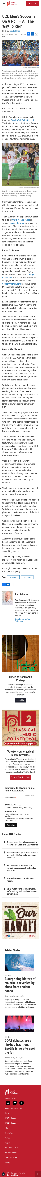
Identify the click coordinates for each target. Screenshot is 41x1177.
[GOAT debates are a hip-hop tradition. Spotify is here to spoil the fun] (19, 1024)
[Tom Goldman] (7, 598)
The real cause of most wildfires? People (20, 879)
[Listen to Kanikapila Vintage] (20, 653)
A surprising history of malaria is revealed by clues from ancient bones (20, 985)
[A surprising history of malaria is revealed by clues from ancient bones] (19, 962)
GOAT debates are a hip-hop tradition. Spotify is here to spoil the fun (20, 1046)
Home (7, 1113)
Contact (7, 1138)
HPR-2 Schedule (10, 1123)
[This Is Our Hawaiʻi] (20, 920)
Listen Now (20, 700)
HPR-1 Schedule (10, 1118)
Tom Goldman (14, 31)
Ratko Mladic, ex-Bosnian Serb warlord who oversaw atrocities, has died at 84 (21, 868)
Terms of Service (11, 1158)
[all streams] (38, 1174)
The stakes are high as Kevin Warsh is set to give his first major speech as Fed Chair (22, 855)
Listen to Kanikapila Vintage (20, 678)
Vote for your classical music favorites (20, 753)
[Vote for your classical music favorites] (20, 728)
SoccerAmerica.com (11, 284)
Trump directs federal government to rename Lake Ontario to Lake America (22, 843)
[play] (3, 1174)
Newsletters (9, 1133)
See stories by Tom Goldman (23, 620)
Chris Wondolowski (21, 220)
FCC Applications (11, 1153)
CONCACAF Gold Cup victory (24, 120)
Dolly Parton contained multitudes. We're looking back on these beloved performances (22, 891)
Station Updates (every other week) (19, 808)
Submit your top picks (20, 777)
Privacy (7, 1163)
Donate (34, 3)
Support (7, 1143)
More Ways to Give (11, 1148)
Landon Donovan (17, 223)
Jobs (6, 1128)
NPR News (13, 577)
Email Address (10, 798)
